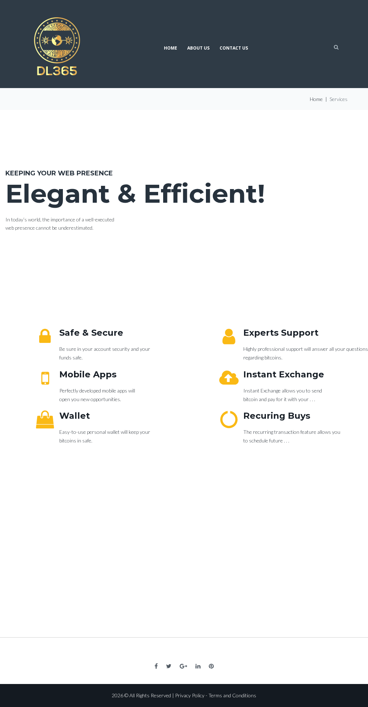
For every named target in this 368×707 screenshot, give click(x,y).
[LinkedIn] (198, 666)
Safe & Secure (91, 332)
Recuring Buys (276, 415)
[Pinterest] (211, 666)
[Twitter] (168, 666)
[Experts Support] (229, 336)
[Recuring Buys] (229, 419)
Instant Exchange (283, 374)
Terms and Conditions (232, 695)
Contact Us (234, 48)
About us (198, 48)
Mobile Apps (87, 374)
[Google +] (183, 666)
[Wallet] (45, 419)
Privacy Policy (189, 695)
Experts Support (280, 332)
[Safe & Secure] (45, 336)
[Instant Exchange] (229, 378)
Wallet (74, 415)
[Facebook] (156, 666)
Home (170, 48)
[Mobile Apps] (45, 378)
